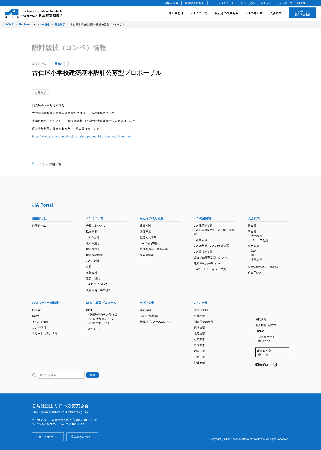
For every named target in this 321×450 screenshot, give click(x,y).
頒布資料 (145, 310)
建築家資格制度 (194, 3)
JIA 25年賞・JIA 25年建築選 (211, 245)
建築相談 (145, 225)
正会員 (252, 225)
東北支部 (199, 316)
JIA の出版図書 (149, 316)
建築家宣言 (93, 249)
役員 (89, 266)
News (35, 316)
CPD (89, 310)
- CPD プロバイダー (100, 323)
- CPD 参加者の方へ (100, 319)
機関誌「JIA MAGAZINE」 (156, 322)
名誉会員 (91, 272)
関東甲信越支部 (203, 322)
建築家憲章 (93, 243)
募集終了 (60, 63)
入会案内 (254, 218)
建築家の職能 (94, 255)
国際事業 (145, 231)
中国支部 (199, 345)
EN (303, 3)
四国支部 (199, 351)
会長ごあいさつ (96, 225)
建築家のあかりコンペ (208, 263)
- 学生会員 (255, 259)
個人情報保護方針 (266, 325)
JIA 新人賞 (200, 240)
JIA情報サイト (302, 13)
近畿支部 (199, 339)
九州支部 (199, 357)
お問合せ (261, 319)
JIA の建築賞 (202, 218)
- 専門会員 (255, 236)
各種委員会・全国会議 (154, 249)
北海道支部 (201, 310)
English (259, 331)
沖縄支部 (199, 362)
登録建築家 (147, 255)
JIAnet (265, 3)
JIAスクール (93, 329)
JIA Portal (42, 205)
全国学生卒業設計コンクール (212, 257)
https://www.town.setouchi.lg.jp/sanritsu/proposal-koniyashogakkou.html (81, 136)
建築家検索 (171, 3)
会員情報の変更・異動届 (263, 267)
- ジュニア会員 (258, 240)
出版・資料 (248, 3)
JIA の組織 (92, 260)
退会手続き (255, 272)
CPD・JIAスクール (223, 3)
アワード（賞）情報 (44, 333)
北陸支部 (199, 333)
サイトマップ (284, 3)
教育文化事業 (148, 237)
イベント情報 (40, 322)
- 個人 (253, 255)
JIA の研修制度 (149, 243)
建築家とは (176, 13)
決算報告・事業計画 (98, 290)
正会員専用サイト (266, 338)
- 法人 (253, 250)
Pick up (36, 310)
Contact (48, 437)
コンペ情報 (39, 327)
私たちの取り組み (152, 218)
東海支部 (199, 327)
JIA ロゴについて (97, 284)
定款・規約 (93, 278)
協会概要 (91, 231)
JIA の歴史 (92, 237)
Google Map (82, 437)
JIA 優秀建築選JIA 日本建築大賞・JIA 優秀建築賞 (214, 229)
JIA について (94, 218)
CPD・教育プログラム (101, 302)
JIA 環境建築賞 (203, 251)
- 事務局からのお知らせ (102, 314)
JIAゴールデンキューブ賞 (210, 269)
